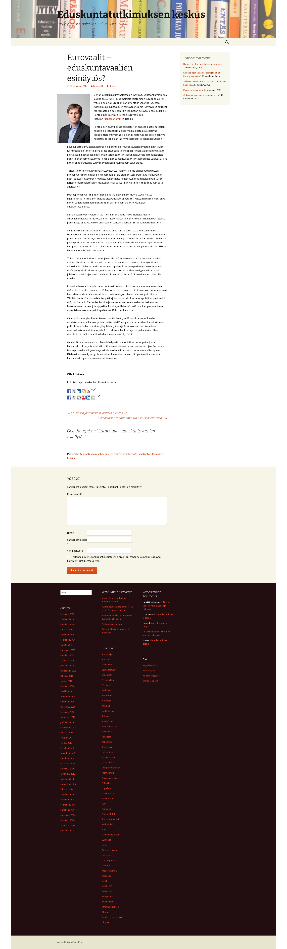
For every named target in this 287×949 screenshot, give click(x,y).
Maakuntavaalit (109, 762)
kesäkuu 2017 (67, 634)
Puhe (104, 803)
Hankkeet (106, 690)
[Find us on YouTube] (88, 391)
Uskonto (106, 865)
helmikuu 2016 (67, 711)
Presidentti (107, 798)
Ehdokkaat (107, 674)
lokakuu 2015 (66, 732)
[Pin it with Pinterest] (84, 398)
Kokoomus (107, 741)
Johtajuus (106, 716)
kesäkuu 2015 (67, 747)
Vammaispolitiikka (110, 906)
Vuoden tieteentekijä (112, 917)
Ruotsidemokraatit (111, 819)
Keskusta (106, 736)
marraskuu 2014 (68, 784)
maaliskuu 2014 (67, 814)
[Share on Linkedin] (88, 398)
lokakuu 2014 (66, 789)
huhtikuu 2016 (67, 701)
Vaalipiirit (106, 875)
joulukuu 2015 (67, 722)
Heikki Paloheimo (151, 631)
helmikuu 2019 (67, 613)
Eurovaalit (98, 85)
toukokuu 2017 (67, 639)
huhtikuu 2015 (67, 758)
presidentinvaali (110, 793)
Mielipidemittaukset (111, 767)
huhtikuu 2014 (67, 809)
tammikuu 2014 (67, 825)
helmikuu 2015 (67, 768)
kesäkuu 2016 (67, 691)
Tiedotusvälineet (110, 850)
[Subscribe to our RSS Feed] (84, 391)
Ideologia (106, 700)
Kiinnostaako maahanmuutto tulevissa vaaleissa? (132, 418)
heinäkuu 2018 (67, 624)
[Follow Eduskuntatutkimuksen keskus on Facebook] (69, 391)
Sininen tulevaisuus (111, 834)
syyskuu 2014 (67, 794)
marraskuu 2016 (68, 670)
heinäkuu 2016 (67, 686)
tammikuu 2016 (67, 717)
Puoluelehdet (108, 814)
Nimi (70, 532)
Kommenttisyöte (151, 675)
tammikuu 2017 (67, 660)
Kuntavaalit (107, 747)
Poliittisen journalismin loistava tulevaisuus (97, 413)
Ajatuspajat (107, 654)
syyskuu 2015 (67, 737)
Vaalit (104, 881)
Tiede (104, 844)
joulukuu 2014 (67, 778)
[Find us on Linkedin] (79, 391)
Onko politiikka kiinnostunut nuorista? (201, 95)
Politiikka (106, 783)
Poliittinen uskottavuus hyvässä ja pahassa (157, 606)
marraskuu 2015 (68, 727)
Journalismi (107, 721)
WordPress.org (150, 680)
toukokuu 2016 (67, 696)
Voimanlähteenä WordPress (71, 942)
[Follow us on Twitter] (74, 391)
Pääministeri (108, 772)
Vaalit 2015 (107, 886)
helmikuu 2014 (67, 820)
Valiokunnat (107, 901)
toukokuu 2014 (67, 804)
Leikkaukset (108, 752)
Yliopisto (106, 922)
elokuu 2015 (66, 742)
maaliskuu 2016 (67, 706)
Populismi (106, 788)
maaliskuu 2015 (67, 763)
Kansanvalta (108, 731)
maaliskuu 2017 (67, 650)
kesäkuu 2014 (67, 799)
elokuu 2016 (66, 680)
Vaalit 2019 (107, 891)
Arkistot (106, 659)
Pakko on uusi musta (193, 89)
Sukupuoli (106, 839)
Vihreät (105, 911)
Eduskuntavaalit (109, 669)
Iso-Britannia (108, 710)
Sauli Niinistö (108, 824)
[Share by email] (93, 398)
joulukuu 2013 (67, 830)
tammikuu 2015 (67, 773)
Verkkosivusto (75, 550)
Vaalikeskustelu (109, 870)
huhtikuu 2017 (67, 644)
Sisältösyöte (149, 670)
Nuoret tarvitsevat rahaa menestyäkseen (203, 64)
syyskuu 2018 (67, 619)
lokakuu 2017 (66, 629)
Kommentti (74, 494)
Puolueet (106, 808)
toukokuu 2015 (67, 753)
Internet (106, 705)
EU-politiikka (108, 679)
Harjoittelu (107, 695)
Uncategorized (109, 860)
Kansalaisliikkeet (110, 726)
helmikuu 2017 (67, 655)
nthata (112, 85)
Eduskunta (107, 664)
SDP (104, 829)
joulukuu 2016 (67, 665)
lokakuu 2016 (66, 675)
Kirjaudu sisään (150, 665)
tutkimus (106, 855)
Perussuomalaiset (111, 777)
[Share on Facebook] (69, 398)
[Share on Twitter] (74, 398)
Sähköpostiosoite (77, 541)
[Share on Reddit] (79, 398)
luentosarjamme (113, 118)
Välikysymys (108, 896)
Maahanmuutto (109, 757)
